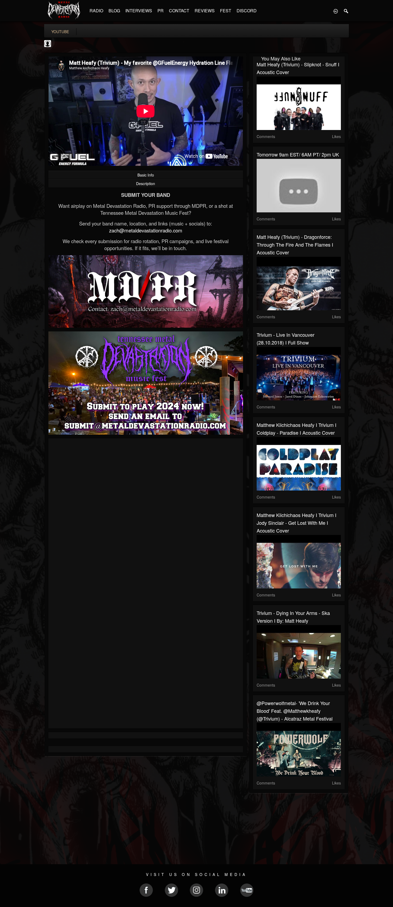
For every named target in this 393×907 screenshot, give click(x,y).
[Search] (346, 10)
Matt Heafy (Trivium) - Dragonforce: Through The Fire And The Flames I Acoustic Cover (295, 244)
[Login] (335, 10)
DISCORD (247, 10)
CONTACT (179, 10)
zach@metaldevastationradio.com (145, 230)
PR (160, 10)
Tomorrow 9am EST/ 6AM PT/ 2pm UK (298, 154)
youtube (60, 31)
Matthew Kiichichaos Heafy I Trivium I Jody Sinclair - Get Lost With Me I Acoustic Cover (296, 522)
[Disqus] (146, 514)
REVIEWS (205, 10)
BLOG (114, 10)
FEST (225, 10)
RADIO (96, 10)
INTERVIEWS (138, 10)
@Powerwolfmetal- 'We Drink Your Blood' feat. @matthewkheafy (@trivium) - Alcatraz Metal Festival (295, 710)
